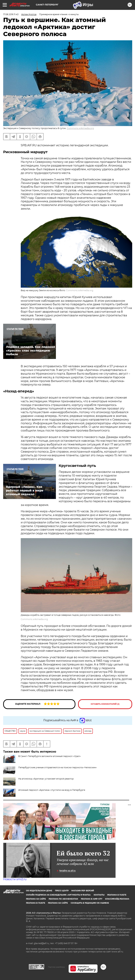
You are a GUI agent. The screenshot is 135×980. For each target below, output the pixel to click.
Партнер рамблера (56, 967)
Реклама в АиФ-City (91, 899)
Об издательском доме (39, 891)
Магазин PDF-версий (82, 891)
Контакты (99, 895)
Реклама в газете (116, 895)
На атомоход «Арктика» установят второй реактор (46, 778)
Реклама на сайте (36, 899)
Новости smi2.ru (15, 879)
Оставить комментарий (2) (105, 704)
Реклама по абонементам (63, 899)
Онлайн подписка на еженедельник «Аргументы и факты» (58, 895)
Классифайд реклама (117, 899)
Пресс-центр (62, 891)
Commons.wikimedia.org (80, 128)
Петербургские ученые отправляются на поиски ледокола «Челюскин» (57, 767)
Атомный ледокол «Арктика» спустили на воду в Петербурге (51, 790)
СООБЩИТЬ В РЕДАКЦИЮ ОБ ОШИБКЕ (90, 903)
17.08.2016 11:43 (10, 14)
